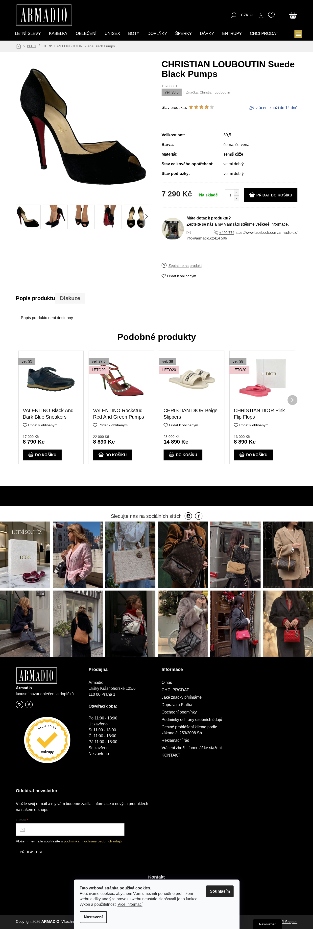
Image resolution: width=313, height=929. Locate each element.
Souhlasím (220, 891)
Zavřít (193, 262)
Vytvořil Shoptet (284, 922)
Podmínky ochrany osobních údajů (192, 719)
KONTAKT (171, 755)
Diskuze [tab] (70, 298)
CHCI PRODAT (175, 690)
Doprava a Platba (177, 705)
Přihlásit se (31, 852)
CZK (244, 15)
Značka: (208, 92)
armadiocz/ (19, 706)
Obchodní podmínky (179, 712)
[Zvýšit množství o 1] (236, 192)
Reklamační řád (175, 740)
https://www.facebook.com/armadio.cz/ (266, 232)
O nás (167, 682)
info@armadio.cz (200, 238)
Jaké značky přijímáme (182, 697)
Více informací (130, 904)
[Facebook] (198, 516)
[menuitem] (28, 33)
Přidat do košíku (274, 195)
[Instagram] (188, 516)
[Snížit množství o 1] (236, 198)
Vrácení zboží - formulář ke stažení (192, 748)
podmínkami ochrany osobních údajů (93, 841)
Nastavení (93, 917)
